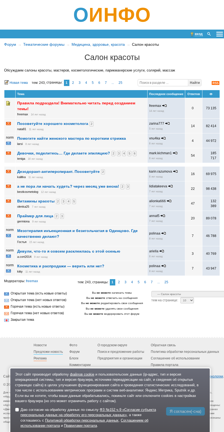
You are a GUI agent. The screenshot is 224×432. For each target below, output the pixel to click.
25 (120, 83)
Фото (73, 345)
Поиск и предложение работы (121, 352)
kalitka (21, 177)
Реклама (40, 358)
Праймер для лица (35, 216)
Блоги (73, 358)
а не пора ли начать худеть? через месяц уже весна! (68, 186)
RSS (216, 83)
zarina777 (156, 123)
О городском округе (112, 345)
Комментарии (80, 365)
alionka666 (157, 201)
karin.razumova (160, 171)
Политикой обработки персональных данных (82, 420)
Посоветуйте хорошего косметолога (52, 123)
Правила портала (164, 365)
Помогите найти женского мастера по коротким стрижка (71, 138)
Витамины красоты (36, 201)
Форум (10, 44)
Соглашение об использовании (175, 358)
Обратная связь (163, 345)
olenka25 (23, 206)
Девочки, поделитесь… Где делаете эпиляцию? (63, 153)
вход (199, 34)
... (112, 83)
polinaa (154, 233)
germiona (23, 221)
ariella (153, 251)
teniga (21, 158)
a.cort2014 (24, 256)
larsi (20, 143)
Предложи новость (48, 352)
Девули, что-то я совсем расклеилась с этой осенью (68, 251)
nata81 (21, 129)
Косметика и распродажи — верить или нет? (60, 266)
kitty (20, 271)
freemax (22, 114)
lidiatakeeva (158, 186)
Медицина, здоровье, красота (98, 44)
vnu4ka (154, 138)
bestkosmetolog (27, 191)
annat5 (154, 216)
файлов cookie (82, 374)
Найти (195, 83)
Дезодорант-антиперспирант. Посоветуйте (58, 171)
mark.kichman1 (160, 153)
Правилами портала (80, 426)
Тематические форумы (43, 44)
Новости (40, 345)
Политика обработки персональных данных (185, 352)
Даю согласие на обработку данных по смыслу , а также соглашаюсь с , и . (88, 418)
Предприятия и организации (120, 358)
